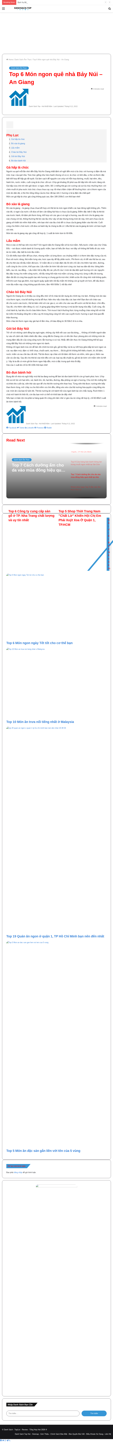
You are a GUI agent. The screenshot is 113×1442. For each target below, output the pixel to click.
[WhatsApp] (6, 1441)
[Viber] (9, 1441)
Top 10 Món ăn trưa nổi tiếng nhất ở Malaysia (40, 722)
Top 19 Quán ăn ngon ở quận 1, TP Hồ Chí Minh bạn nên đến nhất (55, 936)
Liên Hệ (108, 1434)
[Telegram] (8, 1441)
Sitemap (35, 1434)
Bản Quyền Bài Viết (77, 1434)
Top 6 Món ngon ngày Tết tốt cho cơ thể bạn (39, 643)
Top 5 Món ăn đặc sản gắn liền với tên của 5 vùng (43, 1151)
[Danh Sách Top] (22, 8)
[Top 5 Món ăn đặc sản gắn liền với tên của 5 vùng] (56, 1045)
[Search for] (109, 10)
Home (10, 60)
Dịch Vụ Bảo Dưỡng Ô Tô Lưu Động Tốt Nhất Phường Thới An (43, 2)
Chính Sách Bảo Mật (58, 1434)
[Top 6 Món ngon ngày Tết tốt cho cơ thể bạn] (56, 607)
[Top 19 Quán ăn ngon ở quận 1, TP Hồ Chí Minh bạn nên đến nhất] (56, 830)
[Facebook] (1, 1441)
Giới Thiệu (44, 1434)
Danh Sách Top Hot (22, 1434)
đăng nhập (18, 1172)
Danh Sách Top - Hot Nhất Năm (40, 106)
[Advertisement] (56, 33)
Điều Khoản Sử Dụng (94, 1434)
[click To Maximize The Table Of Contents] (9, 124)
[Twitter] (3, 1441)
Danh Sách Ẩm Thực (23, 60)
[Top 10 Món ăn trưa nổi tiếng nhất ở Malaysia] (56, 684)
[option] (56, 470)
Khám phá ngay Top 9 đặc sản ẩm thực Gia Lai (37, 467)
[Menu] (3, 10)
